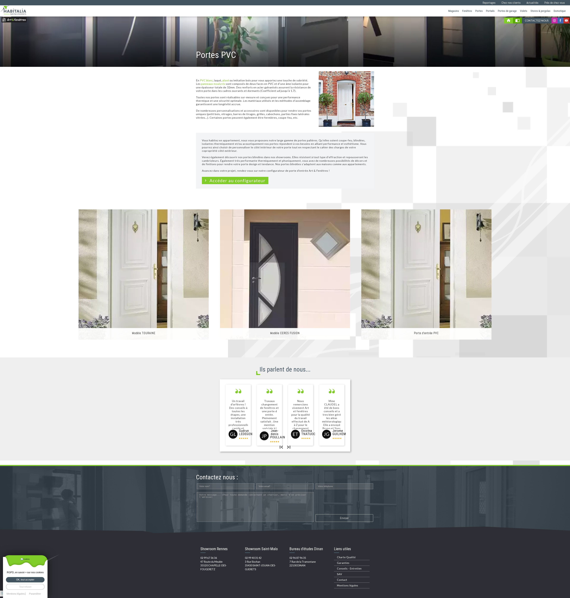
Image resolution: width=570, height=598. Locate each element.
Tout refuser (25, 587)
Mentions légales (347, 585)
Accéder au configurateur (237, 180)
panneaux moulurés (213, 83)
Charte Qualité (346, 557)
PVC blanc (206, 80)
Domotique (560, 11)
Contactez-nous (536, 20)
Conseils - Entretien (349, 568)
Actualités (532, 3)
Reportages (489, 3)
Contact (342, 579)
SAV (339, 574)
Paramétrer (35, 594)
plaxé (226, 80)
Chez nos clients (511, 3)
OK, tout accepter (25, 579)
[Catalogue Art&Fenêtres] (517, 20)
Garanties (343, 562)
